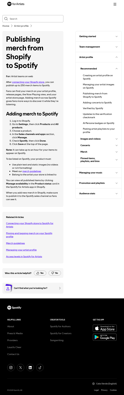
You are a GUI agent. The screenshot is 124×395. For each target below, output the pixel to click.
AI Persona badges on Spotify (98, 123)
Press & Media (15, 333)
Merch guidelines (15, 243)
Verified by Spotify (93, 108)
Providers (12, 340)
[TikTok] (40, 367)
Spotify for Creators (60, 333)
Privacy (104, 390)
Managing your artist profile (21, 249)
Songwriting (57, 340)
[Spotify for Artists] (15, 4)
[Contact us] (59, 288)
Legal (96, 390)
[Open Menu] (115, 4)
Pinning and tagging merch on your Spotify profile (29, 235)
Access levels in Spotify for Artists (24, 256)
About (10, 326)
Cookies (113, 390)
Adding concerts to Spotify (97, 102)
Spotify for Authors (60, 326)
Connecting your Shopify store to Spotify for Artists (29, 225)
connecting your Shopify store (28, 82)
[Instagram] (11, 367)
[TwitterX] (20, 367)
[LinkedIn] (30, 367)
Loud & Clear (14, 347)
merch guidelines (31, 171)
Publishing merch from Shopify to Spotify (95, 95)
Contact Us (13, 354)
